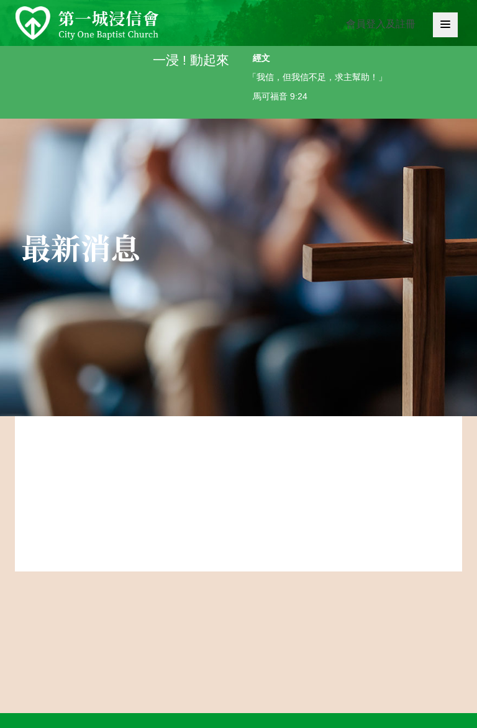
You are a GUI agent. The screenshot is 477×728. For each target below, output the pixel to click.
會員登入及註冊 (381, 24)
